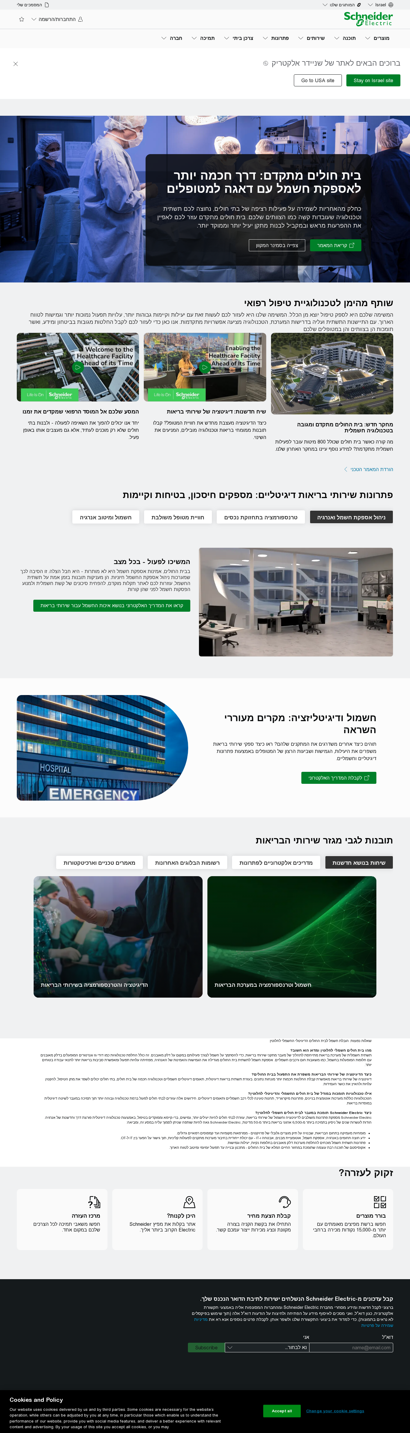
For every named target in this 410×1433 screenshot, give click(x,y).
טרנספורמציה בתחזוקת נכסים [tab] (260, 517)
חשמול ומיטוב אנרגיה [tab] (106, 517)
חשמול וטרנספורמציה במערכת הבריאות (263, 985)
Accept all (282, 1411)
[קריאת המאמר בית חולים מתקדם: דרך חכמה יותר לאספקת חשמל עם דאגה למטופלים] (335, 245)
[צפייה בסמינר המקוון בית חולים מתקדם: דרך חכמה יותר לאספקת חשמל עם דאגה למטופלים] (277, 245)
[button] (296, 602)
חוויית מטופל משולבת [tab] (178, 517)
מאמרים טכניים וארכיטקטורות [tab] (99, 863)
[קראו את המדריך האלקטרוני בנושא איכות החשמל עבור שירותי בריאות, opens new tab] (111, 606)
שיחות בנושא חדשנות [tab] (359, 863)
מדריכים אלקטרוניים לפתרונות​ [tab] (276, 863)
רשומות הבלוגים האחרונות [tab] (187, 863)
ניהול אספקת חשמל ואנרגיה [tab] (351, 517)
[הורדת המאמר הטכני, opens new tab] (368, 469)
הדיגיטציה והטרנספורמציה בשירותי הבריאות (94, 985)
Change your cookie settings (335, 1411)
